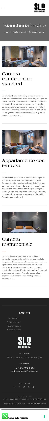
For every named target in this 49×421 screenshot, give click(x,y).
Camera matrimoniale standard (17, 79)
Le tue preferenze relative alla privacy (23, 412)
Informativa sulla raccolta (15, 418)
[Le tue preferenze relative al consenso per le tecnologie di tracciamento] (44, 416)
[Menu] (3, 7)
